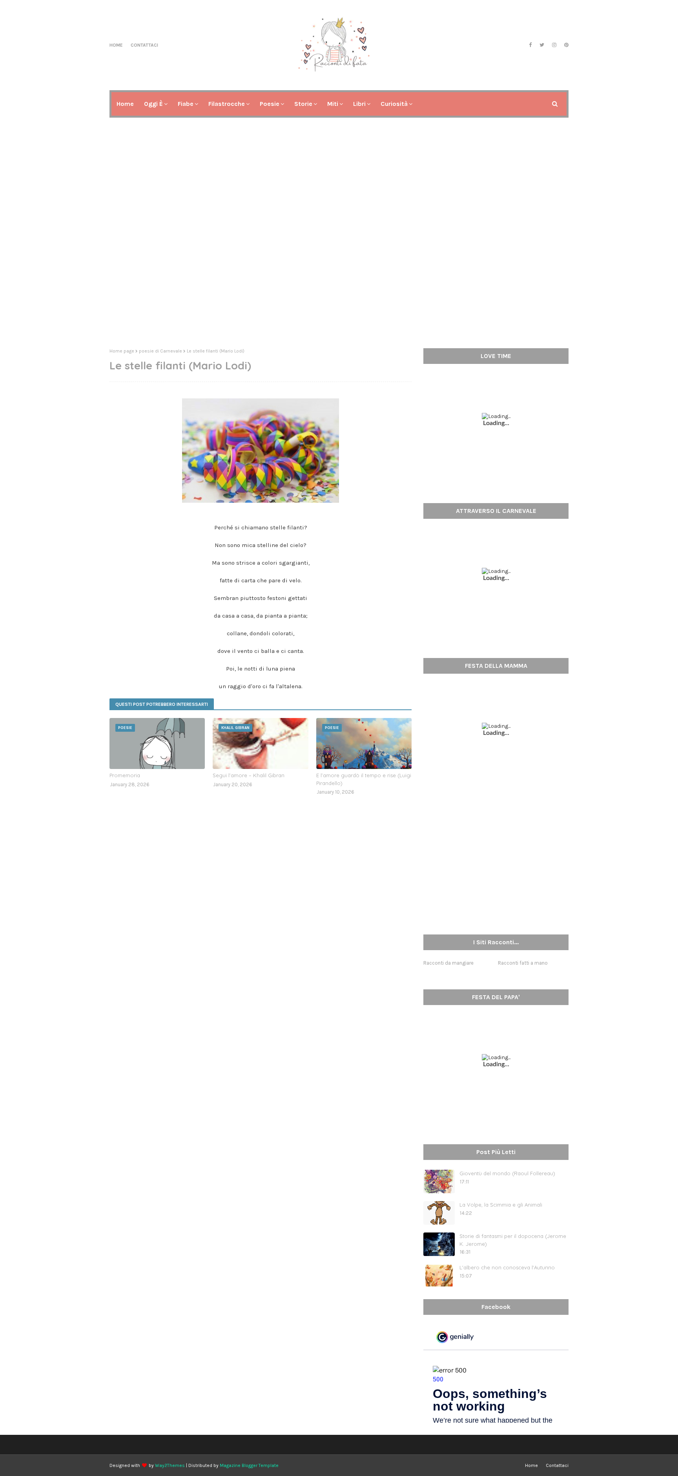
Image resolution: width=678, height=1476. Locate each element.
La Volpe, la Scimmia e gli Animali (500, 1205)
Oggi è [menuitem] (153, 103)
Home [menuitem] (125, 103)
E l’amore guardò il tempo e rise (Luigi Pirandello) (363, 779)
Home (116, 45)
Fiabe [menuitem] (185, 103)
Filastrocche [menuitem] (226, 103)
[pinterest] (565, 45)
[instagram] (554, 45)
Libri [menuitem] (359, 103)
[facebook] (530, 45)
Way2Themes (170, 1465)
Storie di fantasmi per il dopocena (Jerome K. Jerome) (512, 1240)
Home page (121, 351)
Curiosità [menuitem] (394, 103)
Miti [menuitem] (332, 103)
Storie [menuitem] (303, 103)
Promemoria (124, 775)
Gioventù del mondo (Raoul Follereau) (507, 1173)
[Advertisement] (339, 281)
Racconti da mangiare (448, 963)
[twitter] (542, 45)
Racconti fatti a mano (523, 963)
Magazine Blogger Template (249, 1465)
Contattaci (144, 45)
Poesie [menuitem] (269, 103)
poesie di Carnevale (160, 351)
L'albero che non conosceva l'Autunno (507, 1267)
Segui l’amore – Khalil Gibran (248, 775)
